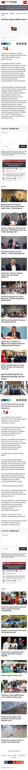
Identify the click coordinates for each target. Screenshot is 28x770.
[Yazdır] (17, 44)
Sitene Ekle (13, 757)
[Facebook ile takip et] (6, 762)
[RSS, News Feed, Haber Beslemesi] (22, 762)
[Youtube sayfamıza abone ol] (14, 762)
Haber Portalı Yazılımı (9, 767)
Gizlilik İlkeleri (22, 755)
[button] (20, 44)
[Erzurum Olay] (9, 2)
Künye (9, 755)
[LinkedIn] (7, 44)
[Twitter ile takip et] (10, 762)
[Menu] (25, 2)
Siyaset (12, 13)
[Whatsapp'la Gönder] (9, 44)
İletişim (15, 755)
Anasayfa (5, 13)
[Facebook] (2, 44)
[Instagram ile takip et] (18, 762)
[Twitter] (5, 44)
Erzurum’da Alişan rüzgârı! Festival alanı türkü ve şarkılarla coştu (15, 7)
